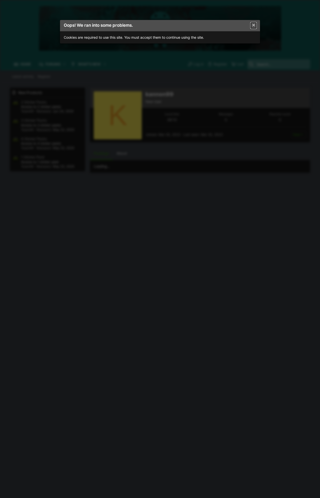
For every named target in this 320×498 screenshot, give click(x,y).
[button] (253, 25)
